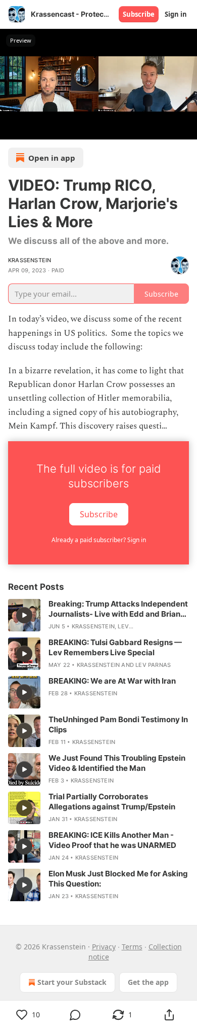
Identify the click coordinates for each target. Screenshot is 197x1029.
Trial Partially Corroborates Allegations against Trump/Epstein (111, 801)
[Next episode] (33, 128)
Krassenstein (29, 260)
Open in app (51, 158)
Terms (132, 946)
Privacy (104, 946)
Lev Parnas (153, 664)
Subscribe (139, 14)
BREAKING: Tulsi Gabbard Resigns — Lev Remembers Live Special (115, 647)
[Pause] (11, 128)
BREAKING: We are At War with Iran (112, 681)
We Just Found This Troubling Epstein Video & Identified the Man (116, 763)
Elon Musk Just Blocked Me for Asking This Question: (118, 879)
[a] (24, 615)
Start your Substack (72, 982)
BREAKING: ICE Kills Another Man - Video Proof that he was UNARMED (112, 840)
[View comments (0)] (75, 1015)
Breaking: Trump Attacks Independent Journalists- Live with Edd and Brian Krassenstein (118, 609)
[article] (98, 615)
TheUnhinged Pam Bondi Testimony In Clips (118, 724)
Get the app (148, 982)
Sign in (176, 14)
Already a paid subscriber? (99, 540)
